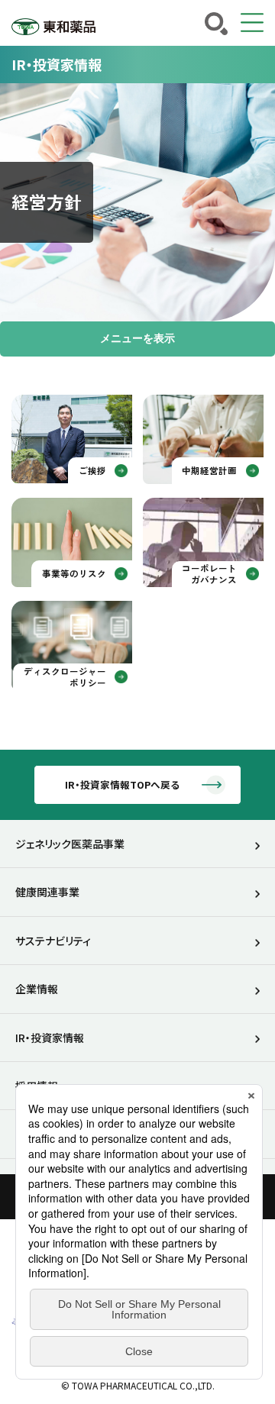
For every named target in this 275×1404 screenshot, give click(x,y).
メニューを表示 (137, 338)
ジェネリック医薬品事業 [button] (70, 843)
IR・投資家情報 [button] (49, 1037)
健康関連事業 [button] (47, 891)
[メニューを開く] (252, 22)
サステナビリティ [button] (53, 940)
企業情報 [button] (36, 988)
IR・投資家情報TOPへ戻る (122, 784)
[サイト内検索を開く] (216, 23)
